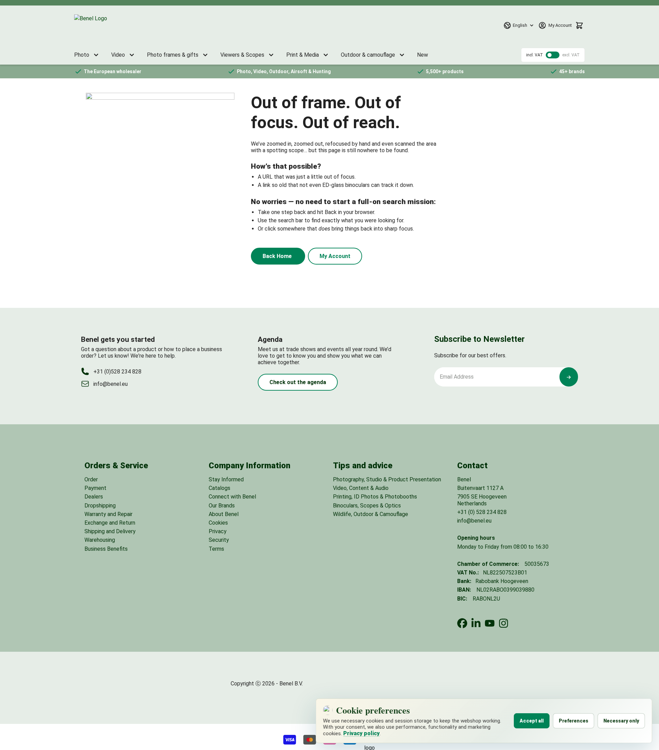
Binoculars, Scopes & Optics (367, 505)
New (422, 55)
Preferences (573, 721)
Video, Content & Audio (361, 488)
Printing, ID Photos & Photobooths (375, 496)
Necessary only (621, 721)
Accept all (532, 721)
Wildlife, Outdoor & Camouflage (370, 514)
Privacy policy (361, 733)
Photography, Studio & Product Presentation (387, 479)
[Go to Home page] (106, 25)
